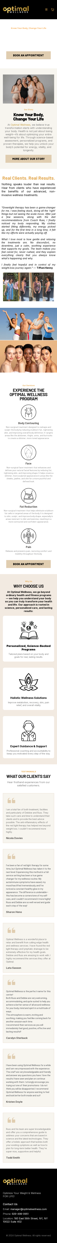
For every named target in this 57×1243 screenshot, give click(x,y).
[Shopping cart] (52, 9)
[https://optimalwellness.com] (16, 9)
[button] (46, 9)
